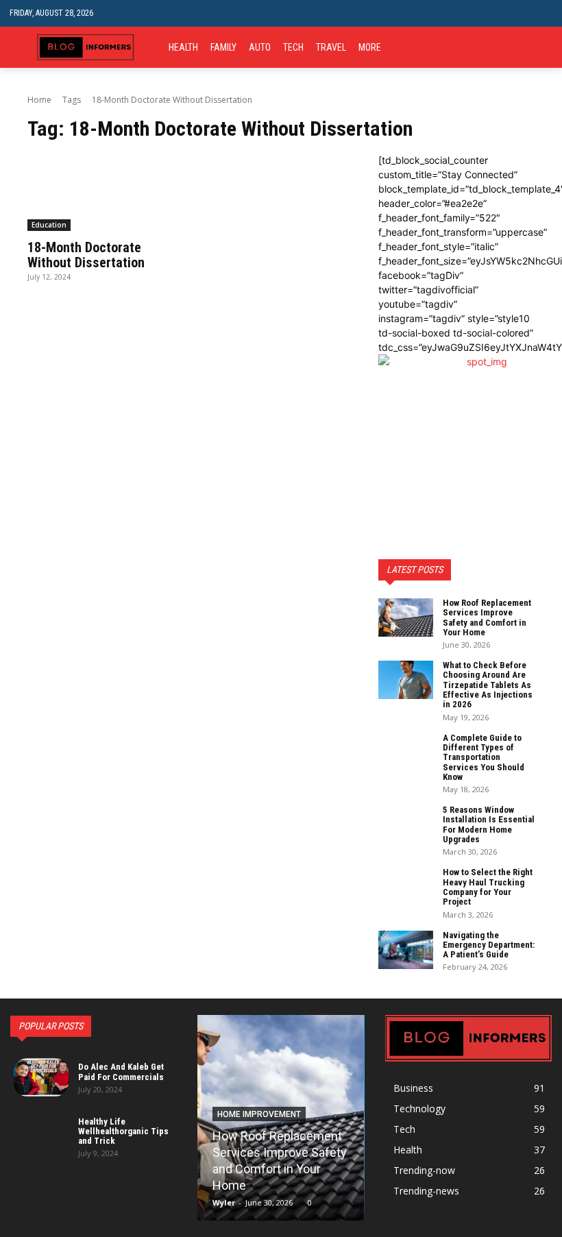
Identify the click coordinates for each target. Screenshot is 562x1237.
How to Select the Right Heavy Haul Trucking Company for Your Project (488, 887)
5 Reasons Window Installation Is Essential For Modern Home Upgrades (489, 824)
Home (39, 100)
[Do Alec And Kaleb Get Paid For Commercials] (41, 1077)
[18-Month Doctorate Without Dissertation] (105, 192)
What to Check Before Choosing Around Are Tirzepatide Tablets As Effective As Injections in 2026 (488, 684)
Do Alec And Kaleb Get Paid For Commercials (121, 1071)
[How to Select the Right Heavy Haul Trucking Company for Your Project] (405, 887)
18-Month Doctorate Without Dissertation (86, 255)
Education (49, 225)
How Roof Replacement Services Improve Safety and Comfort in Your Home (487, 617)
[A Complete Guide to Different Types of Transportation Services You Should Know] (405, 752)
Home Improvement (259, 1114)
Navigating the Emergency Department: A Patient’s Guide (489, 945)
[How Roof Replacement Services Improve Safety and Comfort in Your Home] (405, 617)
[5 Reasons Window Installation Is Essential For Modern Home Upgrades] (405, 824)
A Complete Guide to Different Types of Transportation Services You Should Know (483, 757)
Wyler (223, 1202)
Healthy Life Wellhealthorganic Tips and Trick (123, 1131)
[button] (541, 13)
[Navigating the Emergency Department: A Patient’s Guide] (405, 950)
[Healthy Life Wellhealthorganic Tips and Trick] (41, 1136)
